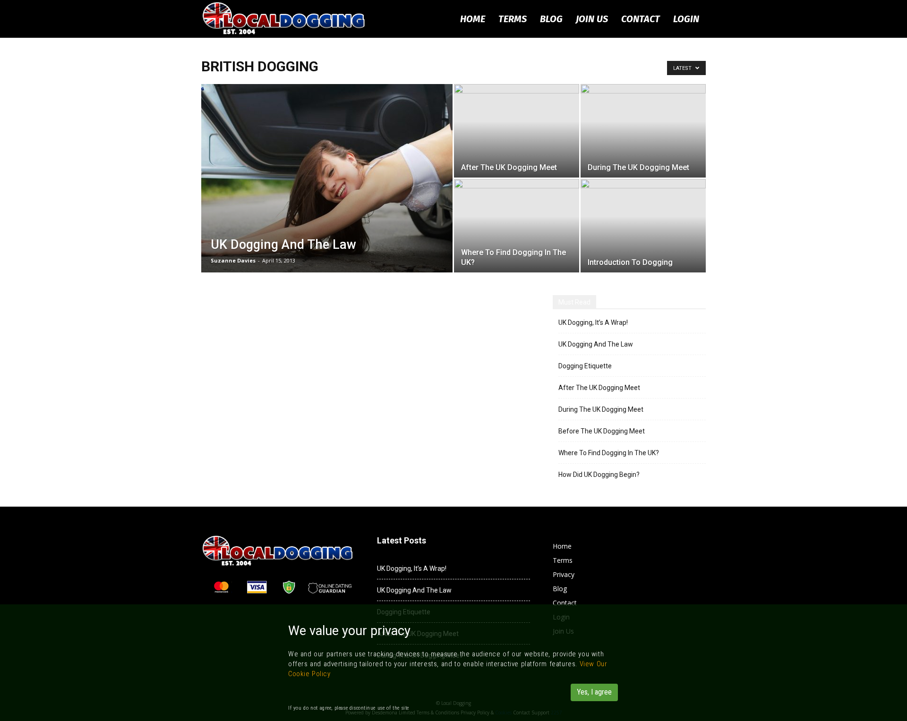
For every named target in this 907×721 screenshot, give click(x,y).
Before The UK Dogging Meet (601, 431)
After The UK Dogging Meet (599, 387)
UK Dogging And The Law (595, 344)
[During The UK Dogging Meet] (643, 131)
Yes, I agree (594, 691)
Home (472, 19)
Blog (551, 19)
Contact (640, 19)
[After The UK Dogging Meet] (516, 131)
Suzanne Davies (233, 260)
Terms (512, 19)
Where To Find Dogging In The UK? (608, 453)
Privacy (563, 574)
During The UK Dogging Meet (600, 409)
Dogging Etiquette (585, 366)
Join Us (592, 19)
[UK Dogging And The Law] (327, 193)
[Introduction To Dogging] (643, 225)
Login (686, 19)
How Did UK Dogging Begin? (599, 474)
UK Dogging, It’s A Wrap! (593, 322)
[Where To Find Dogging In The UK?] (516, 225)
